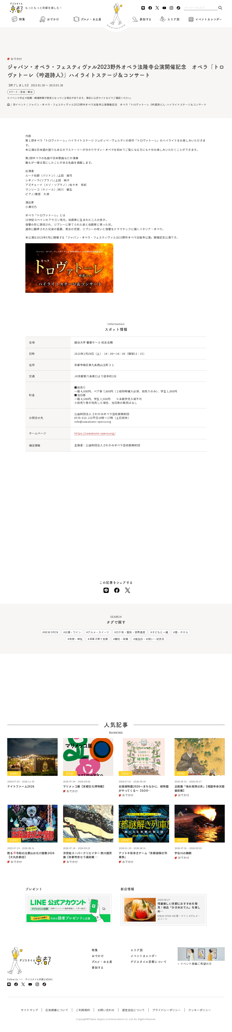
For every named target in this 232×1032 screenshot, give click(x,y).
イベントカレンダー (208, 19)
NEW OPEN (51, 632)
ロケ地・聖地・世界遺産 (130, 632)
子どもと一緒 (160, 632)
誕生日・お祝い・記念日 (149, 639)
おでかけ (53, 19)
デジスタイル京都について (148, 961)
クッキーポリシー (199, 1010)
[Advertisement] (116, 47)
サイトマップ (29, 1010)
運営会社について (133, 1010)
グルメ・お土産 (91, 19)
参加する (146, 19)
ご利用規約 (83, 1010)
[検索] (220, 8)
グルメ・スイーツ (98, 632)
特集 (22, 19)
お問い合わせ (106, 1010)
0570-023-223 (83, 418)
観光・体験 (121, 639)
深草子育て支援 (98, 639)
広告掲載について (56, 1010)
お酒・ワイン (73, 632)
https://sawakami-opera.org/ (94, 433)
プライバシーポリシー (166, 1010)
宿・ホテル (181, 632)
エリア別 (173, 19)
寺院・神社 (76, 639)
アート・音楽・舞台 (22, 92)
